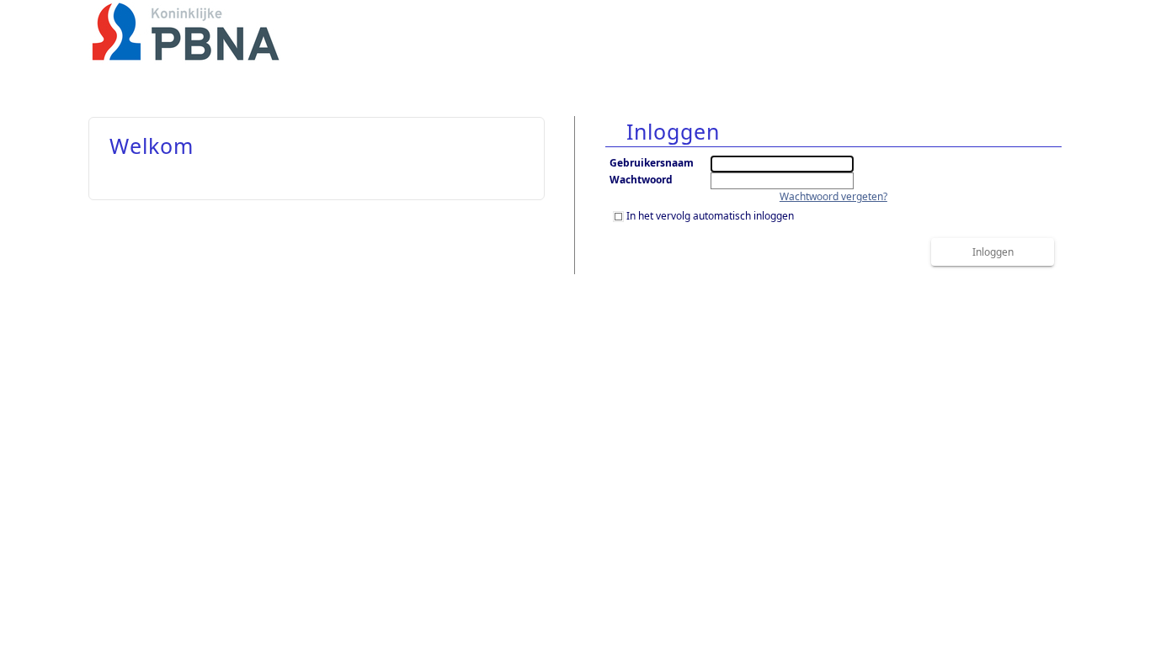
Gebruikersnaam (652, 163)
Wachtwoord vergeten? (833, 196)
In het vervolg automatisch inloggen (710, 216)
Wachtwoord (641, 179)
